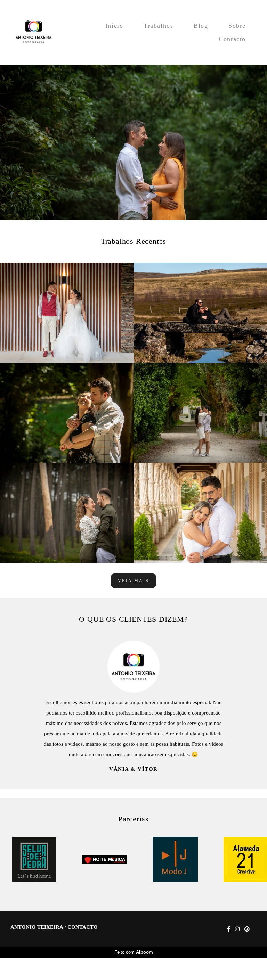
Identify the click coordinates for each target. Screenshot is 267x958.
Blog (201, 25)
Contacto (232, 38)
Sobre (237, 25)
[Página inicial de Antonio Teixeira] (33, 32)
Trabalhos (158, 25)
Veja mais (133, 580)
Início (114, 25)
